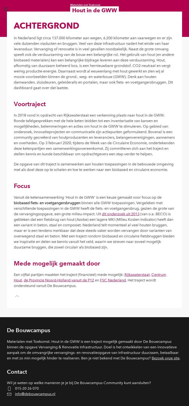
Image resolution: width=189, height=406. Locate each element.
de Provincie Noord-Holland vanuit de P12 (59, 280)
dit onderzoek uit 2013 (120, 214)
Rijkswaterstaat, (137, 274)
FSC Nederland (113, 280)
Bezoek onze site (166, 358)
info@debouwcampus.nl (35, 394)
